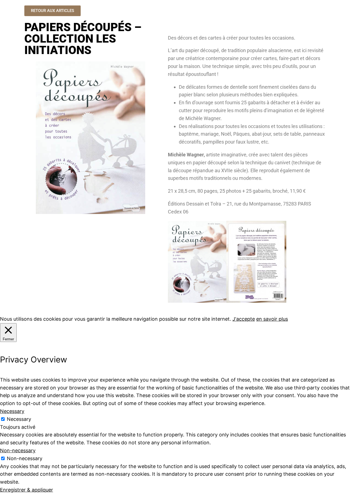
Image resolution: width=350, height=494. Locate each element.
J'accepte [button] (243, 319)
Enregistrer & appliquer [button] (26, 490)
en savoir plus (272, 319)
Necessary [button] (12, 411)
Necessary (19, 419)
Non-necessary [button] (18, 450)
